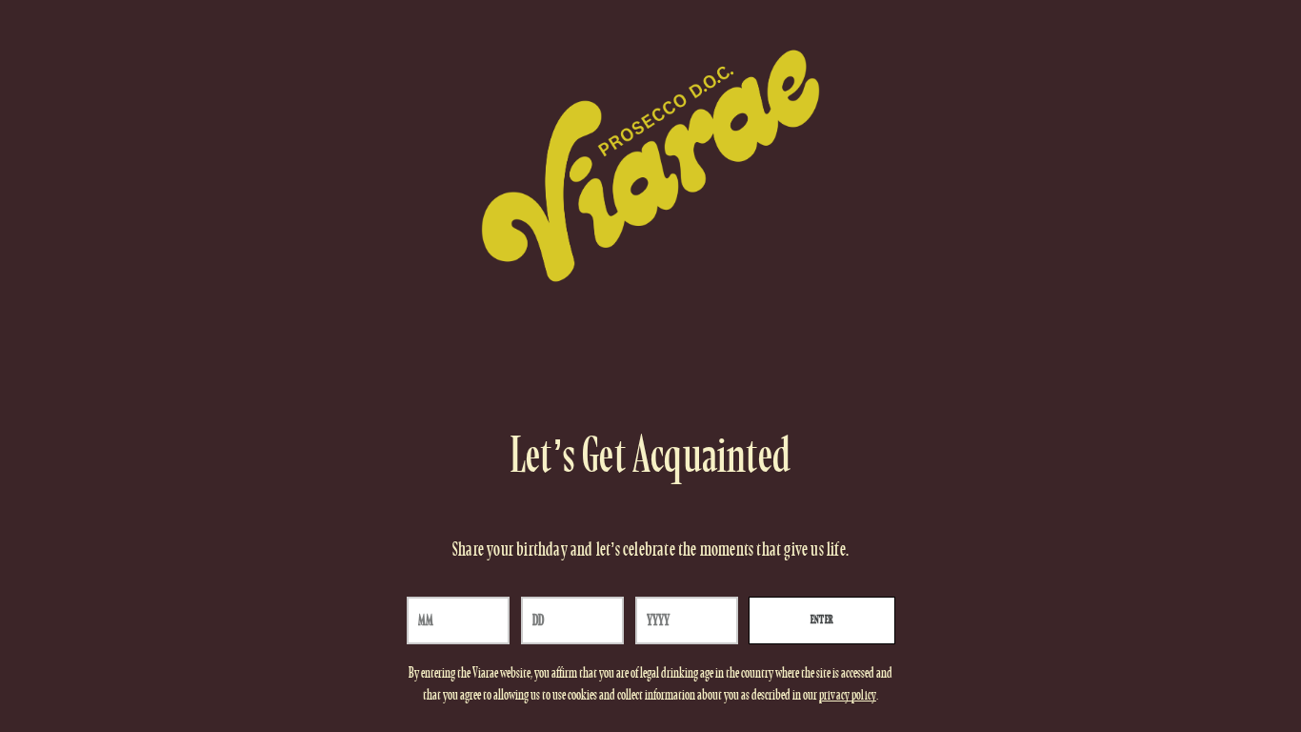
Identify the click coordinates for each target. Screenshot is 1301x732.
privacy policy (847, 696)
